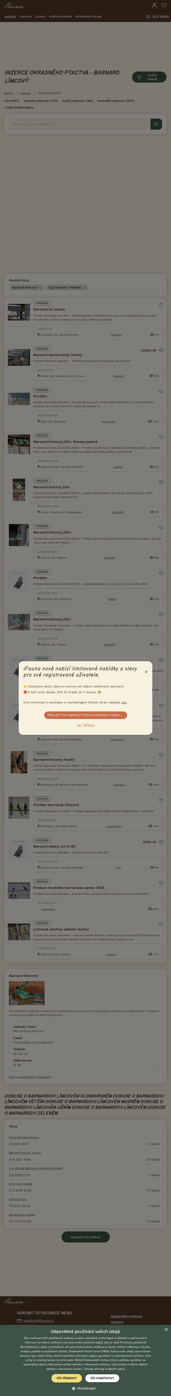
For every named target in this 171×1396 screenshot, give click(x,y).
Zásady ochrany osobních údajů (104, 1369)
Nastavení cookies (70, 1369)
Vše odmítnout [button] (102, 1378)
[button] (85, 1388)
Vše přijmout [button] (67, 1378)
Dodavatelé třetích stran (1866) (88, 1351)
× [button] (166, 1329)
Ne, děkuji (85, 725)
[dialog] (85, 1360)
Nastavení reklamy (98, 1364)
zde (123, 702)
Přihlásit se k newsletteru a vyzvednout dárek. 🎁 (85, 715)
